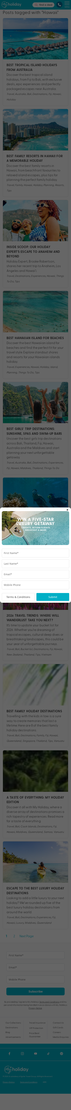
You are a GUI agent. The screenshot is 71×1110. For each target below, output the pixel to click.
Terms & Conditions (18, 597)
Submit (52, 597)
